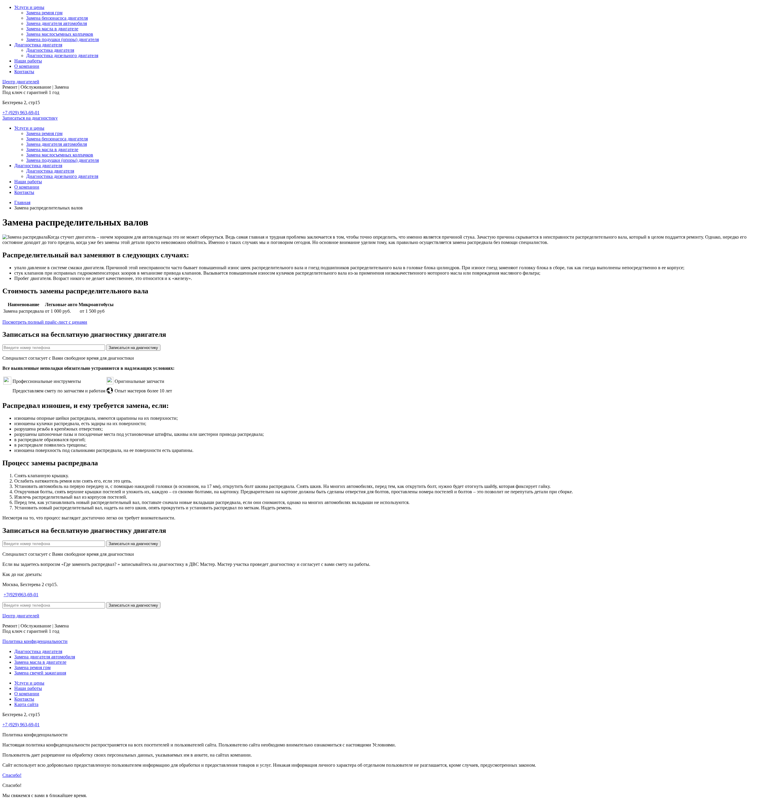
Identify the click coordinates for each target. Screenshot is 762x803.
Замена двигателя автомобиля (56, 23)
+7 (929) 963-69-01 (21, 112)
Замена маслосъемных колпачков (59, 34)
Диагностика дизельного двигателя (62, 55)
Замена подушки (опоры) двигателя (62, 39)
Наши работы (28, 60)
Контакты (24, 71)
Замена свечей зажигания (40, 672)
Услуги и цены (29, 7)
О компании (26, 66)
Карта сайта (26, 704)
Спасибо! (11, 775)
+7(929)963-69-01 (21, 594)
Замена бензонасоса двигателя (57, 18)
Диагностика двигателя (38, 44)
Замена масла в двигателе (52, 28)
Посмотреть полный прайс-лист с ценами (44, 322)
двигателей (20, 81)
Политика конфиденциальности (35, 641)
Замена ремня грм (44, 12)
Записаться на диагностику (30, 117)
